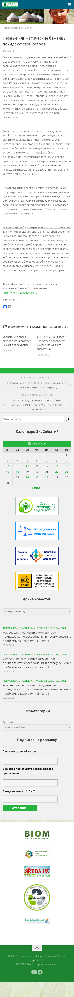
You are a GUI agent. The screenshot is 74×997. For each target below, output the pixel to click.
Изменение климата (17, 28)
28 (46, 477)
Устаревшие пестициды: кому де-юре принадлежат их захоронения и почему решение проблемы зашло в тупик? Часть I (37, 689)
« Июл (36, 487)
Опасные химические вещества (39, 628)
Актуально (10, 628)
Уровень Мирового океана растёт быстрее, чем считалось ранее (17, 340)
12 (27, 466)
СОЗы (64, 628)
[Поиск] (67, 419)
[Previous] (31, 854)
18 (17, 471)
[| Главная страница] (12, 4)
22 (56, 471)
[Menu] (69, 4)
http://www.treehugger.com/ (20, 292)
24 (7, 477)
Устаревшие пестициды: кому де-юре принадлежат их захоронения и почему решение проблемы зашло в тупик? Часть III (37, 636)
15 (56, 466)
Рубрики (8, 722)
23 (66, 471)
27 (37, 477)
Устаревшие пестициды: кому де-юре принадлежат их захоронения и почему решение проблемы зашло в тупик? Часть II (37, 663)
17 (7, 471)
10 (7, 466)
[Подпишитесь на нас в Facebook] (40, 972)
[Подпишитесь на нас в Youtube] (33, 972)
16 (66, 466)
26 (27, 477)
